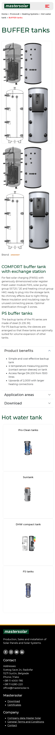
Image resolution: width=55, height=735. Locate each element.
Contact (12, 725)
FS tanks (28, 571)
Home (4, 14)
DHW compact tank (28, 524)
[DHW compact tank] (28, 542)
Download (13, 403)
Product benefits (18, 351)
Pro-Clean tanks (28, 430)
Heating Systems (30, 14)
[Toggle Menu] (47, 6)
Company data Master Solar (24, 718)
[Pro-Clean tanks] (28, 447)
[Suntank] (28, 494)
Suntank (28, 477)
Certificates (14, 704)
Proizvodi (14, 14)
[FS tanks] (28, 589)
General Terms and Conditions (25, 721)
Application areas (19, 395)
